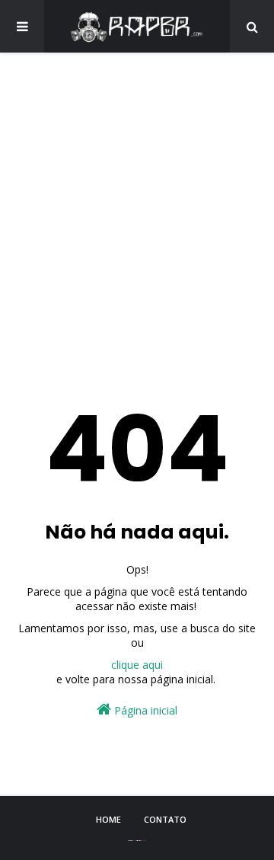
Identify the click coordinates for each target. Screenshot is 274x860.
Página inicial (144, 710)
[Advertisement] (137, 213)
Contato (165, 819)
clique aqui (137, 664)
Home (108, 819)
